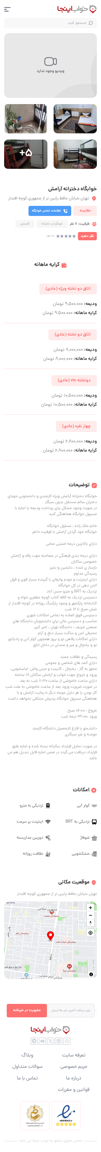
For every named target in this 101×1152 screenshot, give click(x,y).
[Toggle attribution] (91, 974)
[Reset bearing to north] (90, 922)
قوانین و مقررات (74, 1090)
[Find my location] (90, 933)
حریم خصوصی (73, 1067)
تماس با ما (27, 1078)
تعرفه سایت (73, 1055)
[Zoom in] (90, 907)
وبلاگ (27, 1055)
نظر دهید (87, 236)
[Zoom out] (90, 915)
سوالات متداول (27, 1067)
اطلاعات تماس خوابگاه (46, 210)
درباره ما (73, 1078)
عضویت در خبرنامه (27, 1010)
